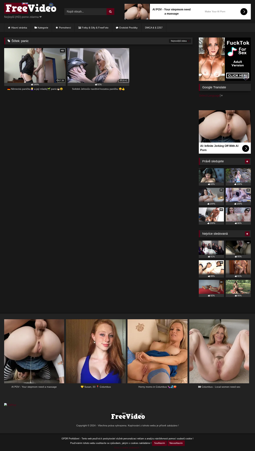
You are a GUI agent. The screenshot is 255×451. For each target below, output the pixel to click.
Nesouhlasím (176, 443)
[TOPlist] (10, 405)
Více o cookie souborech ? (127, 447)
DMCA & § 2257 (154, 27)
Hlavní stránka (19, 27)
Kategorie (43, 27)
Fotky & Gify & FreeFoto (95, 27)
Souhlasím (159, 443)
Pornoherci (65, 27)
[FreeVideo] (30, 9)
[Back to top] (244, 440)
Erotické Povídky (128, 27)
